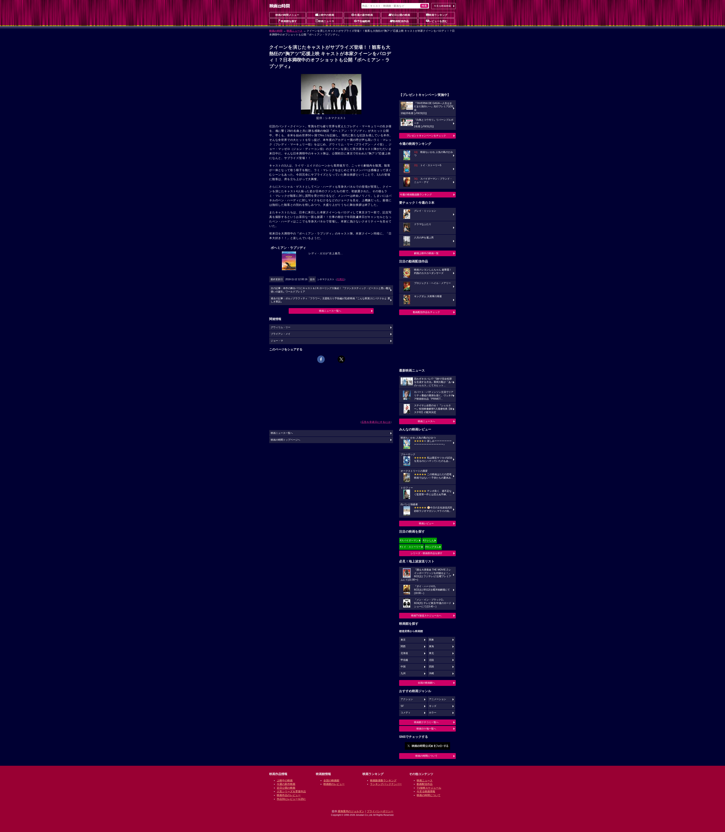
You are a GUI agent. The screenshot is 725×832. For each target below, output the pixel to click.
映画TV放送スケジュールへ (426, 615)
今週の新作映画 (363, 14)
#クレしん (428, 540)
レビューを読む (438, 21)
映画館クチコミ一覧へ (426, 722)
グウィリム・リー (280, 327)
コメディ (405, 712)
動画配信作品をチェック (426, 312)
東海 (431, 646)
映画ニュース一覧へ (330, 310)
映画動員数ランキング (383, 780)
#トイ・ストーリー (410, 546)
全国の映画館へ (426, 682)
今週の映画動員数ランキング (416, 194)
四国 (431, 666)
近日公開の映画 (401, 14)
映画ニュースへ (426, 421)
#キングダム (432, 546)
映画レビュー (426, 523)
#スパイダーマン (409, 540)
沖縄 (431, 673)
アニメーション (437, 699)
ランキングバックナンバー (386, 784)
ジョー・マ (277, 340)
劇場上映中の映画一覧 (426, 253)
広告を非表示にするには (375, 421)
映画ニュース (326, 21)
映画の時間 (275, 30)
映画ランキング (438, 14)
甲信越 (404, 660)
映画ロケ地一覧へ (426, 728)
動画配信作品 (401, 21)
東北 (431, 653)
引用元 (340, 279)
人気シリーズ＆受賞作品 (291, 791)
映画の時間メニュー (287, 14)
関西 (403, 646)
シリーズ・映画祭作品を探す (426, 553)
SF (402, 706)
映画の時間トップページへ (285, 440)
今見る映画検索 (442, 6)
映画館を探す (289, 21)
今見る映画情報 (426, 791)
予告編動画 (363, 21)
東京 (403, 639)
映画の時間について (426, 755)
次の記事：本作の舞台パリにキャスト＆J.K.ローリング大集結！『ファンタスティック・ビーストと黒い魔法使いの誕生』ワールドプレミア (331, 290)
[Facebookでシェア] (321, 359)
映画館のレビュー (334, 784)
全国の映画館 (331, 780)
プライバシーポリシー (380, 811)
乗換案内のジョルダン (351, 811)
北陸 (431, 660)
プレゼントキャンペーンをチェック (426, 135)
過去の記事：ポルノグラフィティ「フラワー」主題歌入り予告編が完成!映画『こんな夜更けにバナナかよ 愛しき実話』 (330, 300)
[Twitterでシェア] (341, 359)
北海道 (404, 653)
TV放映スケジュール (429, 787)
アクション (407, 699)
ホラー (432, 712)
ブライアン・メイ (280, 334)
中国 (403, 666)
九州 (403, 673)
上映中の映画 (326, 14)
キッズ (432, 706)
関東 (431, 639)
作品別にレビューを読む (291, 798)
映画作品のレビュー (289, 795)
